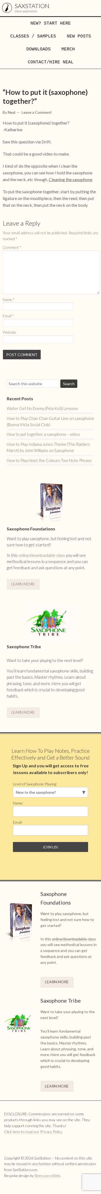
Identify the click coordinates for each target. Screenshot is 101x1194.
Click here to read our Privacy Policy (33, 1131)
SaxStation (32, 5)
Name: (18, 803)
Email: (17, 822)
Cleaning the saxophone (70, 179)
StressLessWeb (47, 1175)
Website (9, 332)
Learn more (23, 584)
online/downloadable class (41, 555)
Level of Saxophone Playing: (35, 784)
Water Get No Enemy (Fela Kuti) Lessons (42, 408)
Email (8, 315)
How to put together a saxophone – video (43, 434)
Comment (12, 247)
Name (9, 299)
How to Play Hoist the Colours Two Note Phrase (49, 460)
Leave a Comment (37, 112)
